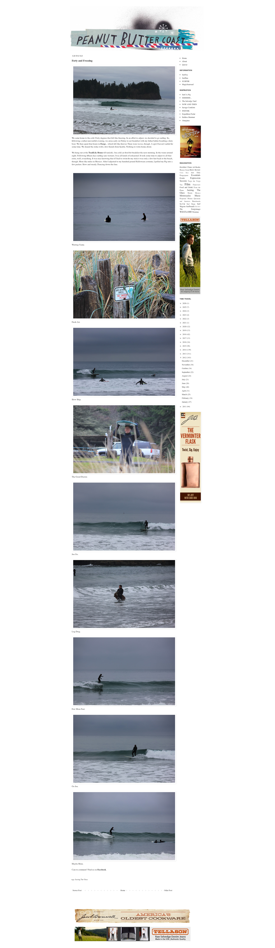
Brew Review (195, 169)
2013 (185, 353)
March (184, 394)
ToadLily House (95, 152)
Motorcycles (185, 195)
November (186, 364)
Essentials (195, 175)
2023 (185, 315)
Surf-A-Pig (186, 94)
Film (187, 184)
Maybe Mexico (194, 193)
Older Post (168, 890)
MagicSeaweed (188, 84)
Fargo (103, 143)
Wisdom (195, 212)
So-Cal (182, 203)
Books (197, 167)
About (184, 61)
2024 (185, 311)
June (184, 383)
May (184, 387)
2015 (185, 346)
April (184, 390)
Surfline (185, 78)
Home (122, 890)
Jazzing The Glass (81, 879)
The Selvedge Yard (189, 101)
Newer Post (77, 890)
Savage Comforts (188, 107)
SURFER (185, 81)
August (185, 375)
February (185, 398)
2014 (185, 349)
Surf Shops (191, 204)
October (185, 368)
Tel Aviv (197, 207)
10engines (186, 120)
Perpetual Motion (186, 198)
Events (182, 178)
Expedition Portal (188, 114)
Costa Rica (184, 173)
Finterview (196, 185)
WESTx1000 (186, 211)
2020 (185, 326)
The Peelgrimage (190, 209)
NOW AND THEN (189, 104)
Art (193, 167)
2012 (185, 357)
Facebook (101, 869)
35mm (189, 167)
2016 (185, 342)
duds (192, 172)
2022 (185, 318)
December (186, 360)
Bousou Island (184, 170)
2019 (185, 330)
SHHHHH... (187, 97)
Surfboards (190, 206)
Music (197, 195)
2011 (185, 406)
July (184, 379)
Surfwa (185, 74)
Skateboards (196, 201)
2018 (185, 334)
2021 (185, 322)
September (186, 372)
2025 (185, 307)
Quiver (184, 64)
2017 (185, 338)
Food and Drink (186, 187)
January (185, 402)
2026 (185, 303)
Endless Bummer (188, 117)
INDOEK (186, 110)
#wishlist (183, 167)
